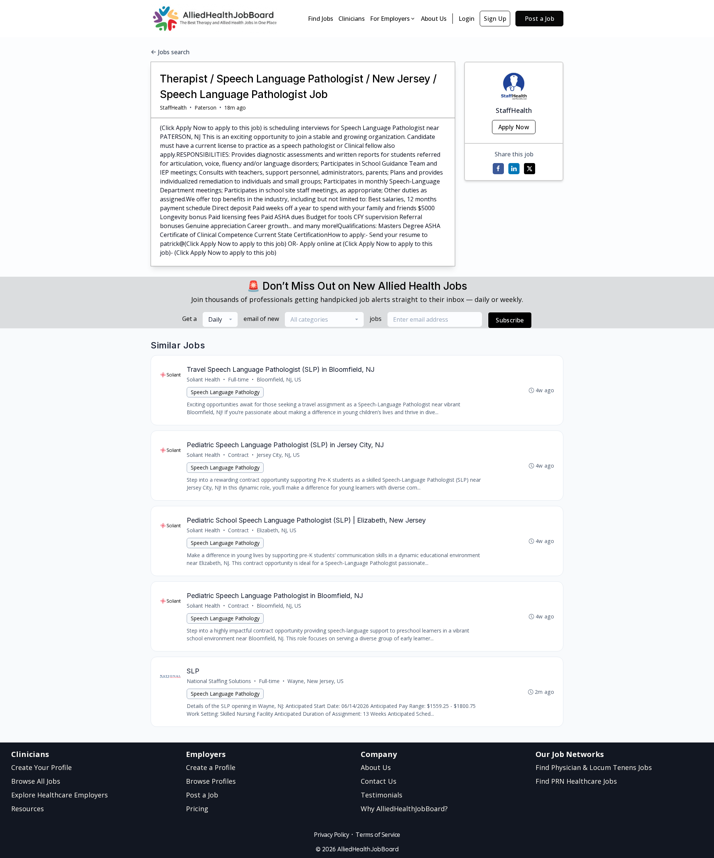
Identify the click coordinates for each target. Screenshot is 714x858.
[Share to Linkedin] (514, 168)
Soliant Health (203, 379)
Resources (27, 808)
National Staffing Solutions (219, 681)
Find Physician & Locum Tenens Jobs (594, 767)
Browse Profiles (211, 781)
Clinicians (351, 18)
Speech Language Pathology (225, 392)
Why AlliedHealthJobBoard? (404, 808)
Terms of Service (378, 835)
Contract (238, 454)
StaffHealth (173, 107)
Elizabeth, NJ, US (276, 530)
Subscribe (510, 320)
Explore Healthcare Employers (59, 794)
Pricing (197, 808)
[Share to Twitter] (529, 168)
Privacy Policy (331, 835)
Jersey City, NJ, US (278, 454)
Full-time (238, 379)
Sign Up (495, 18)
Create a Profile (210, 767)
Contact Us (378, 781)
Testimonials (381, 794)
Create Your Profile (41, 767)
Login (467, 18)
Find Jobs (320, 18)
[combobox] (220, 319)
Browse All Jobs (35, 781)
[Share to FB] (498, 168)
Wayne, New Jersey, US (315, 681)
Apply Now (514, 127)
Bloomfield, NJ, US (279, 379)
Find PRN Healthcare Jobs (576, 781)
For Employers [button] (390, 18)
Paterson (205, 107)
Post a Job (539, 18)
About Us (434, 18)
